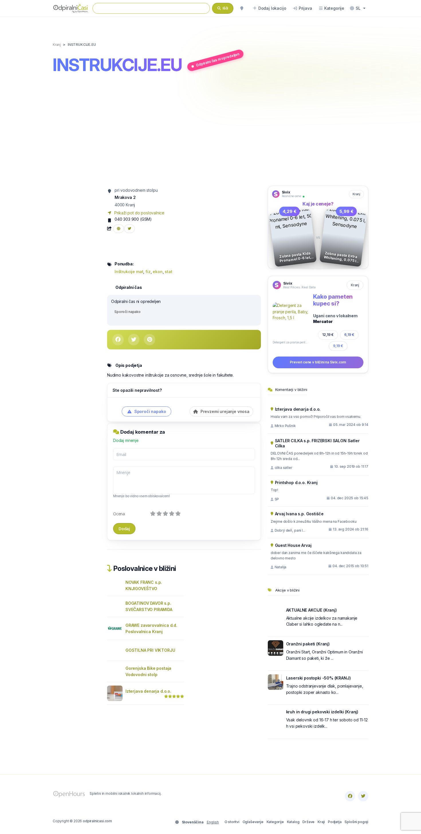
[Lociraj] (241, 8)
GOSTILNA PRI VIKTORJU (150, 650)
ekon (157, 271)
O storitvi (232, 822)
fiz (147, 271)
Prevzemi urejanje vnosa (224, 411)
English (213, 822)
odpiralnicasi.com (97, 821)
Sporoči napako (127, 312)
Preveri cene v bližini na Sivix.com (318, 362)
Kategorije (275, 822)
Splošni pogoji (356, 822)
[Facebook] (350, 796)
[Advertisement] (210, 131)
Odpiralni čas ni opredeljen (217, 59)
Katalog (293, 822)
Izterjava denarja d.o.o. (148, 691)
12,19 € (328, 334)
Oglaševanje (253, 822)
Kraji (321, 822)
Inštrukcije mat (129, 271)
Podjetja (335, 822)
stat (168, 271)
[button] (357, 8)
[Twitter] (363, 796)
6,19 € (349, 334)
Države (308, 822)
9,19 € (338, 346)
